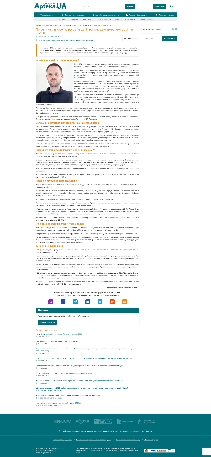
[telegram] (75, 302)
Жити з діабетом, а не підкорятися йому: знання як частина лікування (64, 373)
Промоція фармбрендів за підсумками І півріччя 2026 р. (58, 403)
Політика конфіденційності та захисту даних (93, 440)
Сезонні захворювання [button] (74, 15)
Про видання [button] (146, 19)
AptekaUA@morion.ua (43, 453)
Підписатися (169, 38)
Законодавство (104, 19)
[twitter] (100, 302)
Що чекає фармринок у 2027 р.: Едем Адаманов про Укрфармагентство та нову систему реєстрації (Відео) (82, 388)
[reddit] (112, 302)
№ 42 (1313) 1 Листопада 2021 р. (49, 36)
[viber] (50, 302)
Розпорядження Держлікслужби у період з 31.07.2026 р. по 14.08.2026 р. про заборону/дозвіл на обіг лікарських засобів (84, 358)
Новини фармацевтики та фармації (57, 40)
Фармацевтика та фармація (84, 40)
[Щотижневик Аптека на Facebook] (175, 29)
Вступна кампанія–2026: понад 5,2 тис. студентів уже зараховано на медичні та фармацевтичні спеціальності (80, 381)
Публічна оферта (151, 440)
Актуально (42, 40)
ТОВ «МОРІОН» (50, 451)
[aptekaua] (124, 302)
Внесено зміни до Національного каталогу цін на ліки (57, 341)
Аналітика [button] (87, 19)
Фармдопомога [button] (46, 15)
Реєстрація (160, 6)
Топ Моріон (71, 40)
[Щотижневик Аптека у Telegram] (172, 29)
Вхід (173, 6)
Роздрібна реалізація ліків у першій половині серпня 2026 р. (60, 334)
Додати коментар (47, 322)
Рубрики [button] (61, 19)
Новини (74, 19)
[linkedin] (87, 302)
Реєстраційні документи (62, 440)
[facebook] (63, 302)
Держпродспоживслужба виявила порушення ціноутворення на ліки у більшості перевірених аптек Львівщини (80, 366)
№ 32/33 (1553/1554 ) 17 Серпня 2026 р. (50, 390)
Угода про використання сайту (128, 440)
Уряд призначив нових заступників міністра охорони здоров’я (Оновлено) (68, 395)
